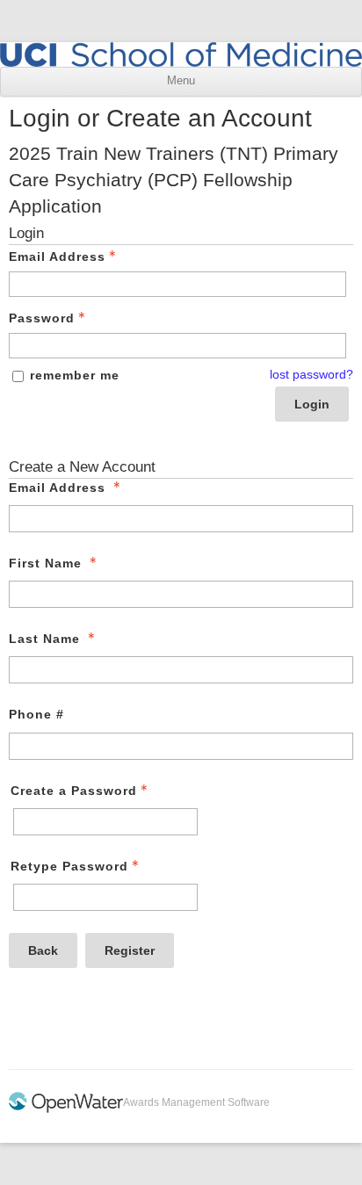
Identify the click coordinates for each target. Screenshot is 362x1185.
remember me (74, 375)
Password (42, 318)
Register (130, 950)
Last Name (44, 639)
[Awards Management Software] (66, 1109)
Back (43, 950)
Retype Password (69, 866)
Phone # (36, 714)
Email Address (57, 256)
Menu (181, 81)
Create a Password (74, 791)
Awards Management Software (196, 1102)
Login (311, 404)
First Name (45, 563)
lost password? (311, 374)
